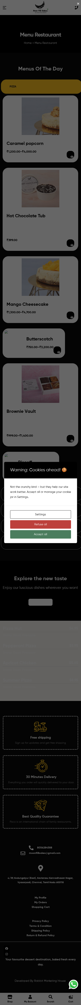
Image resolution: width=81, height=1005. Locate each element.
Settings (40, 514)
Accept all (40, 534)
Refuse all (40, 524)
